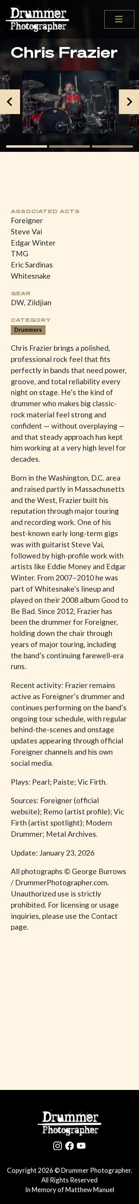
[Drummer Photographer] (69, 1122)
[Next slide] (129, 101)
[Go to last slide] (10, 101)
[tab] (26, 146)
